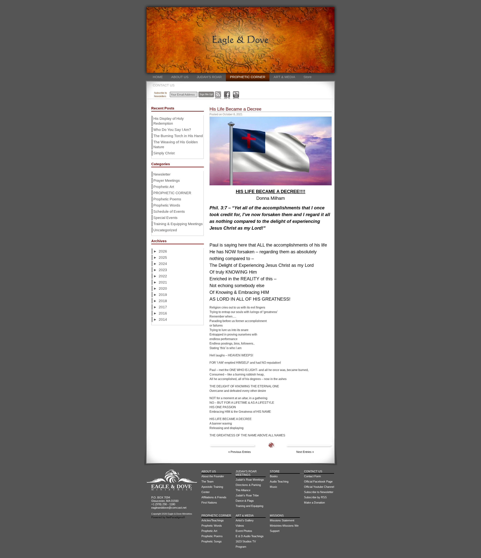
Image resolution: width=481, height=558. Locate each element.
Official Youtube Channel (319, 486)
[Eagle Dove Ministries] (172, 489)
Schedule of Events (169, 211)
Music (273, 486)
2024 (163, 264)
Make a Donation (314, 502)
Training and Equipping (249, 505)
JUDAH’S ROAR (209, 77)
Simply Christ (164, 153)
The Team (207, 481)
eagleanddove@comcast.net (168, 507)
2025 (163, 257)
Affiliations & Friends (213, 497)
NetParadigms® (175, 517)
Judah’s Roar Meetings (250, 479)
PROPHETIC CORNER (247, 77)
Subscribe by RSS (315, 497)
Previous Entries (239, 451)
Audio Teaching (279, 481)
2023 (163, 270)
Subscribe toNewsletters (160, 95)
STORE (275, 471)
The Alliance (243, 490)
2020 (163, 288)
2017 (163, 307)
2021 (163, 282)
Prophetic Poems (167, 199)
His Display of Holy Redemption (168, 121)
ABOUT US (179, 77)
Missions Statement (282, 520)
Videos (240, 525)
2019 (163, 295)
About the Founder (212, 476)
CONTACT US (164, 85)
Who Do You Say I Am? (172, 130)
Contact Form (312, 476)
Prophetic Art (163, 187)
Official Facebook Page (318, 481)
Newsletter (161, 174)
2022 (163, 276)
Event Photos (244, 530)
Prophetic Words (166, 205)
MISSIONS (277, 515)
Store (307, 77)
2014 (163, 319)
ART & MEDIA (284, 77)
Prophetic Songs (211, 541)
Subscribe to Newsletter (318, 492)
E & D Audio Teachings (250, 536)
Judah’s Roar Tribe (247, 495)
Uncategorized (165, 230)
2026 (163, 251)
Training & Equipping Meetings (178, 224)
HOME (158, 77)
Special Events (165, 218)
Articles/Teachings (212, 520)
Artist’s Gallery (245, 520)
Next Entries (305, 451)
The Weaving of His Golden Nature (175, 144)
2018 (163, 301)
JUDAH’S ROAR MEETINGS (246, 473)
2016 (163, 313)
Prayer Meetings (166, 180)
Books (274, 476)
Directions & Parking (248, 484)
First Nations (209, 502)
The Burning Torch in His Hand (178, 136)
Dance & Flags (245, 500)
